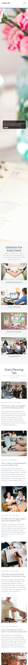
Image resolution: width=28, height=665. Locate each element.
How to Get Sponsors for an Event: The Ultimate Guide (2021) (14, 631)
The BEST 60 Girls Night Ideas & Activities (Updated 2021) (13, 520)
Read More (6, 127)
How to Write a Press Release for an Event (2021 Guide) (13, 464)
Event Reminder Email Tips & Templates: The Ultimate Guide (13, 575)
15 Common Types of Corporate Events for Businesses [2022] (13, 407)
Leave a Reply (17, 402)
